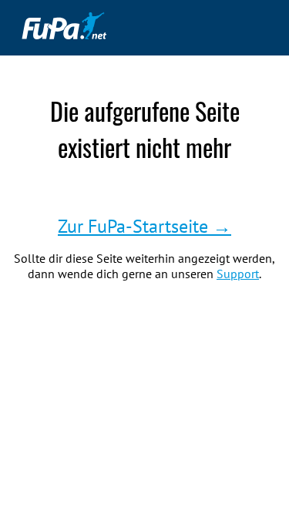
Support (238, 273)
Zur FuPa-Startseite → (144, 226)
